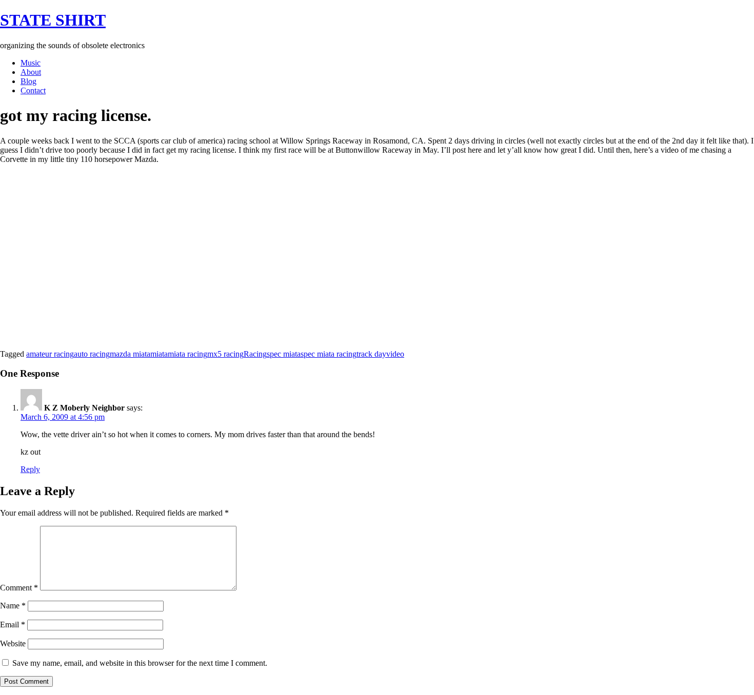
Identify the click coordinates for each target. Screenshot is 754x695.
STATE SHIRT (53, 20)
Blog (28, 81)
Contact (33, 90)
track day (371, 354)
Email (12, 624)
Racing (255, 354)
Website (13, 643)
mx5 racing (225, 354)
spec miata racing (328, 354)
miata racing (187, 354)
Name (13, 605)
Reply (30, 469)
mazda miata (130, 354)
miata (159, 354)
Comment (19, 587)
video (395, 354)
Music (31, 62)
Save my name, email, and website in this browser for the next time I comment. (139, 663)
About (31, 72)
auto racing (92, 354)
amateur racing (50, 354)
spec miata (284, 354)
